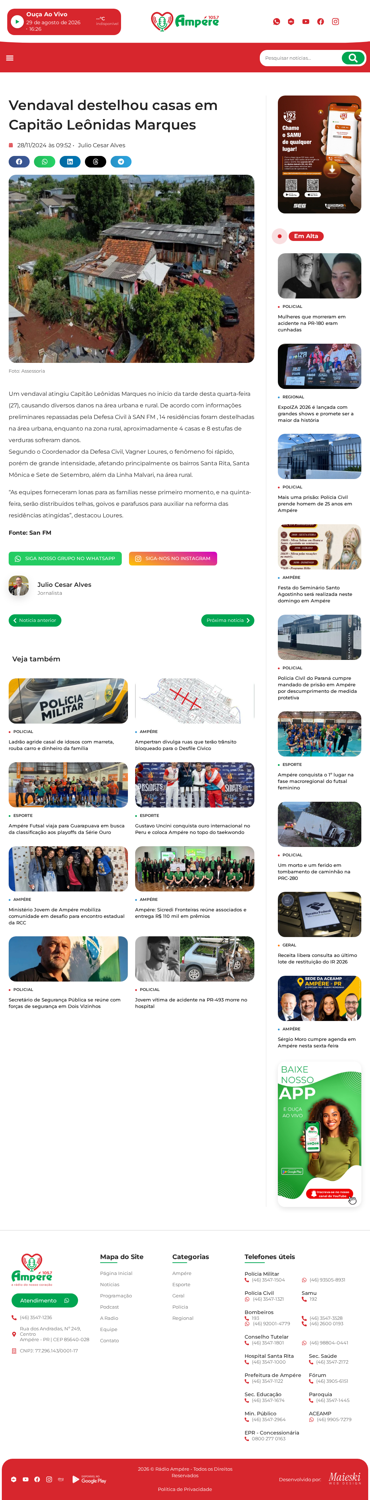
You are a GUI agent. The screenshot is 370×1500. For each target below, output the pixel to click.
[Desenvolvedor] (344, 1479)
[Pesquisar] (353, 58)
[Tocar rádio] (17, 21)
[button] (10, 58)
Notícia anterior (37, 620)
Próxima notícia (225, 620)
